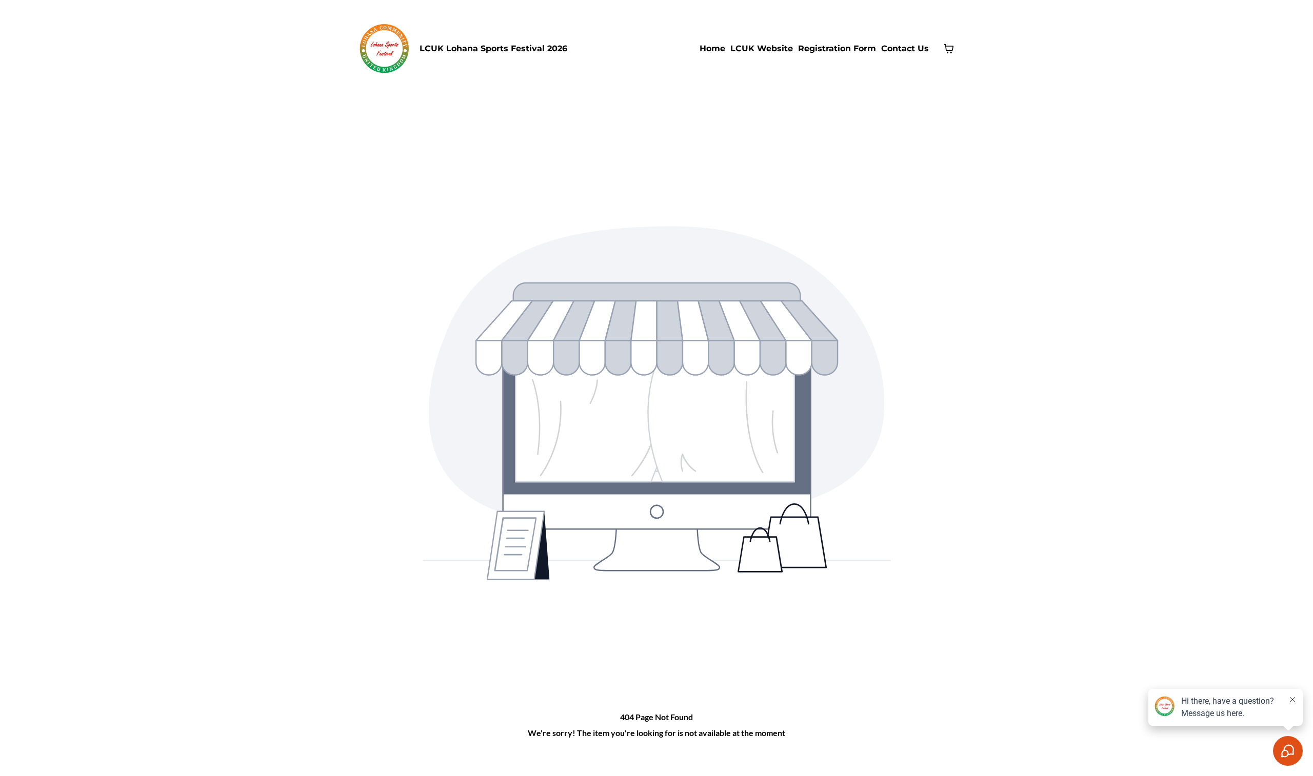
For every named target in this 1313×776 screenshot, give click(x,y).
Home (712, 48)
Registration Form (837, 48)
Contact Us (905, 48)
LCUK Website (761, 48)
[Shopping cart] (949, 49)
